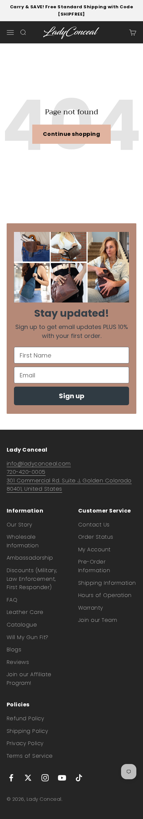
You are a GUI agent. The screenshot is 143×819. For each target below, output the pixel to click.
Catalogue (22, 624)
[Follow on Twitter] (28, 777)
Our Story (19, 524)
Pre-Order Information (94, 566)
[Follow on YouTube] (62, 777)
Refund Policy (25, 718)
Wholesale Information (23, 541)
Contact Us (94, 524)
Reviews (18, 662)
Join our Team (97, 620)
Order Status (95, 537)
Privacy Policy (25, 743)
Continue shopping (71, 134)
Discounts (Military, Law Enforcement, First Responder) (32, 579)
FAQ (12, 600)
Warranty (90, 608)
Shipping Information (107, 583)
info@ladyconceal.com (39, 463)
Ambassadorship (30, 558)
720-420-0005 (26, 472)
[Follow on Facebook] (11, 777)
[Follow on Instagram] (45, 777)
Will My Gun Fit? (28, 637)
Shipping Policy (27, 731)
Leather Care (25, 612)
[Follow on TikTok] (78, 777)
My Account (94, 549)
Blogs (14, 649)
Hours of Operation (105, 595)
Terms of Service (30, 756)
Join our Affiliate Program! (29, 679)
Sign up (71, 396)
